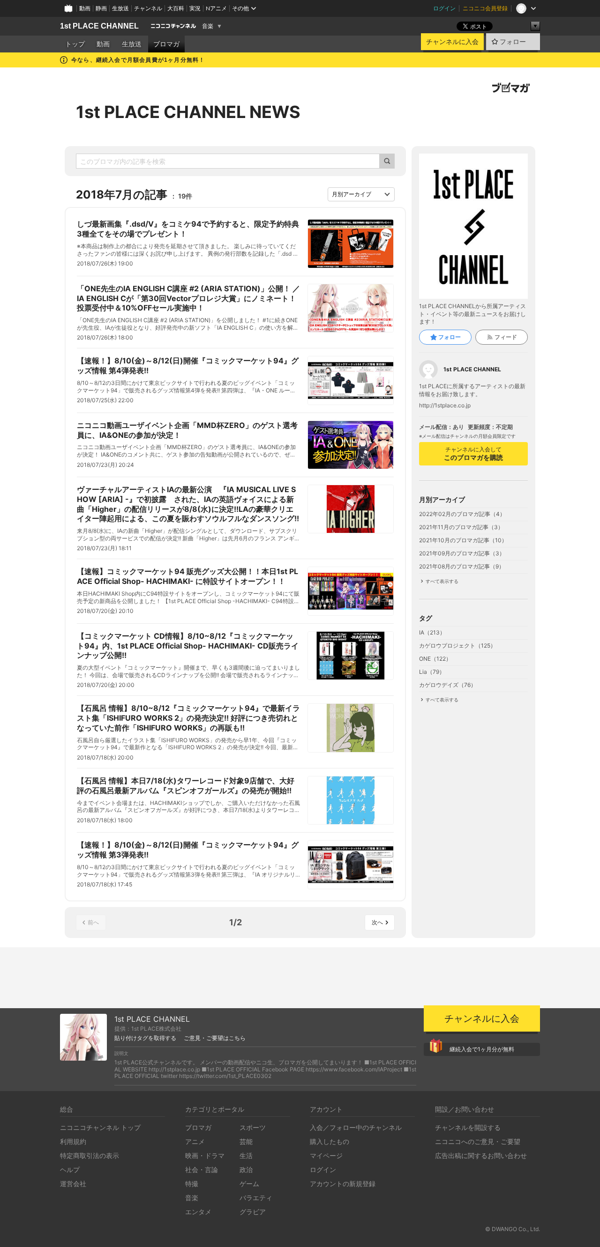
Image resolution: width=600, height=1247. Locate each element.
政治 (246, 1169)
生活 (246, 1155)
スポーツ (253, 1127)
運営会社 (73, 1184)
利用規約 (73, 1141)
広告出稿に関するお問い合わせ (481, 1155)
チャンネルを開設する (468, 1127)
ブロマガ (166, 44)
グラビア (253, 1212)
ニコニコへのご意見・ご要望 (477, 1141)
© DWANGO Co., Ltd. (512, 1228)
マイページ (326, 1155)
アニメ (195, 1141)
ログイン (444, 8)
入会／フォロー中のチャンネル (356, 1127)
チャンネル (148, 8)
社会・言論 (201, 1169)
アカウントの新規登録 (342, 1184)
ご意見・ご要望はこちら (215, 1038)
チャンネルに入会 (452, 41)
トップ (75, 44)
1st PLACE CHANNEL (99, 26)
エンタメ (198, 1212)
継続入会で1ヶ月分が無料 (482, 1049)
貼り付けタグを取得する (145, 1038)
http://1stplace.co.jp (445, 405)
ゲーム (249, 1184)
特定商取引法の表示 (89, 1155)
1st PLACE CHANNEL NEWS (188, 112)
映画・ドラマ (205, 1155)
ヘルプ (70, 1169)
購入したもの (329, 1141)
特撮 (191, 1184)
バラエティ (256, 1198)
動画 (84, 8)
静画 (101, 8)
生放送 (120, 8)
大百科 (175, 8)
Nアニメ (216, 8)
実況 (195, 8)
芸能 (246, 1141)
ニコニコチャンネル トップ (100, 1127)
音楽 (207, 26)
